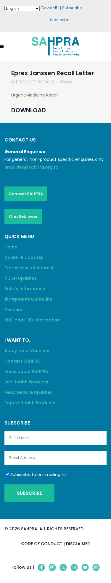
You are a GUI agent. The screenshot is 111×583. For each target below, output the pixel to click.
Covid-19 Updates (23, 257)
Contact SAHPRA (26, 194)
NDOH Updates (20, 278)
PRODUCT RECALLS (35, 82)
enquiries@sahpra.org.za (31, 167)
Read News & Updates (28, 392)
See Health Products (26, 382)
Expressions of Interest (29, 267)
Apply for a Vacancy (26, 350)
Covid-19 (50, 8)
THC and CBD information (32, 320)
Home (10, 247)
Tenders (13, 309)
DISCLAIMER (78, 544)
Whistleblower (23, 216)
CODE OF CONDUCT (41, 544)
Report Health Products (29, 402)
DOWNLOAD (28, 110)
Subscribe (72, 8)
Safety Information (24, 288)
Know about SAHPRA (26, 371)
